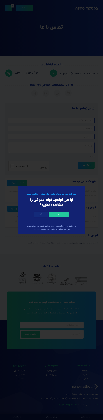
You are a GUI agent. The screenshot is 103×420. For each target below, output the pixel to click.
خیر (40, 214)
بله (59, 214)
